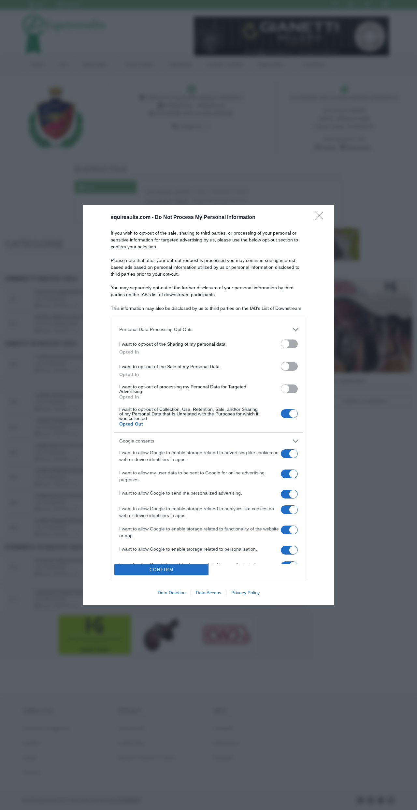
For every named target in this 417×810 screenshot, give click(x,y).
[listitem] (208, 329)
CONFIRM (162, 569)
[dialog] (208, 405)
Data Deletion (172, 592)
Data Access (208, 592)
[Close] (321, 217)
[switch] (289, 344)
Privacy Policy (245, 592)
